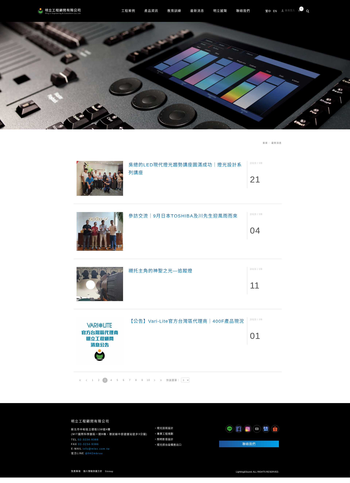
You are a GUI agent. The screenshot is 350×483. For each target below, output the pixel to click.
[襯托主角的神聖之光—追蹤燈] (100, 283)
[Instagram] (247, 428)
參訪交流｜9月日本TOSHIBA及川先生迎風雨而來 (183, 215)
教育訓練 (174, 11)
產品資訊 (151, 11)
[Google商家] (266, 428)
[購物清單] (299, 10)
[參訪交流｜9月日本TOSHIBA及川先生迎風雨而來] (100, 231)
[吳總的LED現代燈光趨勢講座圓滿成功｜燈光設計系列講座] (100, 178)
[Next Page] (154, 380)
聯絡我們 (243, 11)
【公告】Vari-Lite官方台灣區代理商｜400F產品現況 (186, 321)
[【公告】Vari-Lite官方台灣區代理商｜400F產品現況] (100, 340)
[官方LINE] (229, 428)
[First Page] (80, 380)
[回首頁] (59, 11)
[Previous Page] (86, 380)
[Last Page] (160, 380)
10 (148, 380)
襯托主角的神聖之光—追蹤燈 (160, 270)
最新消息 (276, 143)
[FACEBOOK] (238, 428)
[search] (308, 12)
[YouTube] (256, 428)
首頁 (265, 143)
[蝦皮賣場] (275, 428)
